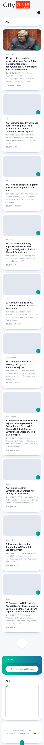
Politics (9, 180)
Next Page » (22, 643)
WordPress (21, 733)
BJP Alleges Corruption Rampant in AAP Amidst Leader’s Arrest (18, 547)
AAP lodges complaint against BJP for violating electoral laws (22, 187)
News (8, 119)
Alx (35, 733)
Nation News (11, 54)
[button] (22, 701)
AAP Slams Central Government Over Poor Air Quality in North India (20, 491)
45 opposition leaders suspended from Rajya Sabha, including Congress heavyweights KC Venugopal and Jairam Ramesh (22, 64)
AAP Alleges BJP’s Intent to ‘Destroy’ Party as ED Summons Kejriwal (20, 364)
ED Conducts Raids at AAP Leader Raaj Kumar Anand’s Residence (20, 305)
